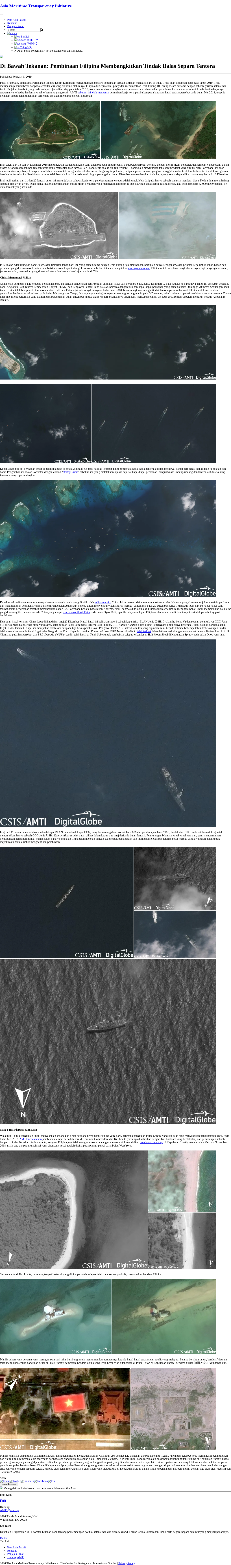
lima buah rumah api (151, 1142)
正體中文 (32, 43)
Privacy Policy (126, 1563)
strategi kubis (70, 472)
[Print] (52, 1481)
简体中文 (32, 39)
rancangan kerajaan (139, 268)
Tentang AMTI (15, 1557)
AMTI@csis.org (9, 1510)
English (24, 36)
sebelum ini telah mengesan (93, 92)
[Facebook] (41, 1481)
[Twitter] (15, 1481)
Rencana (12, 23)
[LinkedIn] (27, 1481)
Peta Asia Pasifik (16, 19)
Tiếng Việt (25, 47)
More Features (9, 1484)
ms (15, 33)
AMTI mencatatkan (30, 1139)
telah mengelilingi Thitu (76, 612)
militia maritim (103, 602)
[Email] (5, 1481)
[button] (50, 129)
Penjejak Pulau (15, 26)
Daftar (3, 1538)
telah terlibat (144, 631)
